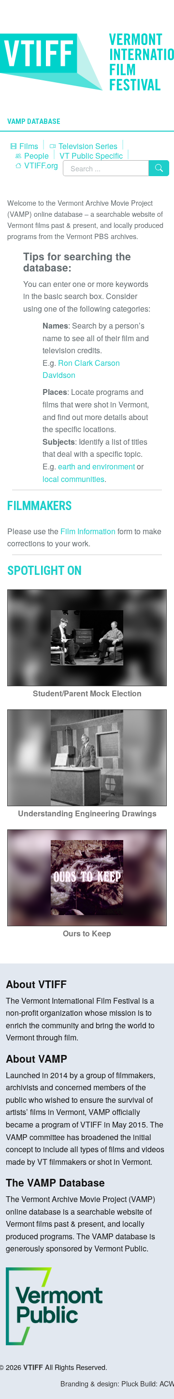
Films (27, 145)
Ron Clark (75, 362)
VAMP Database (33, 121)
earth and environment (96, 466)
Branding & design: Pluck (99, 1383)
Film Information (88, 531)
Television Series (87, 145)
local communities (73, 478)
